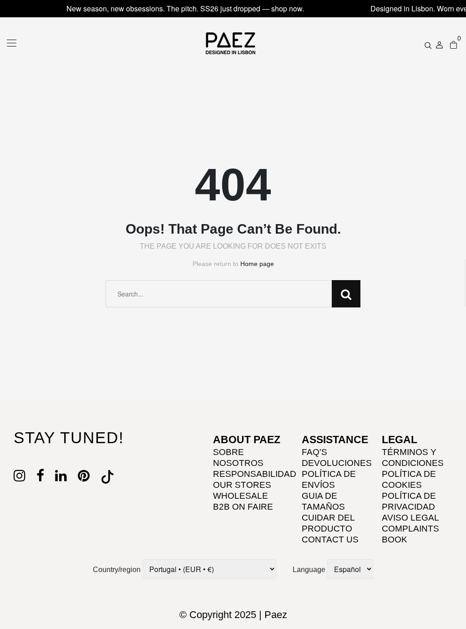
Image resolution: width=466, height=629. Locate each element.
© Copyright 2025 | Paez (233, 614)
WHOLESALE (240, 496)
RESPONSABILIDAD (254, 474)
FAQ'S (314, 452)
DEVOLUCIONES (337, 463)
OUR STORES (242, 485)
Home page (257, 263)
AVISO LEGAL (410, 517)
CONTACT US (330, 539)
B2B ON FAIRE (243, 506)
